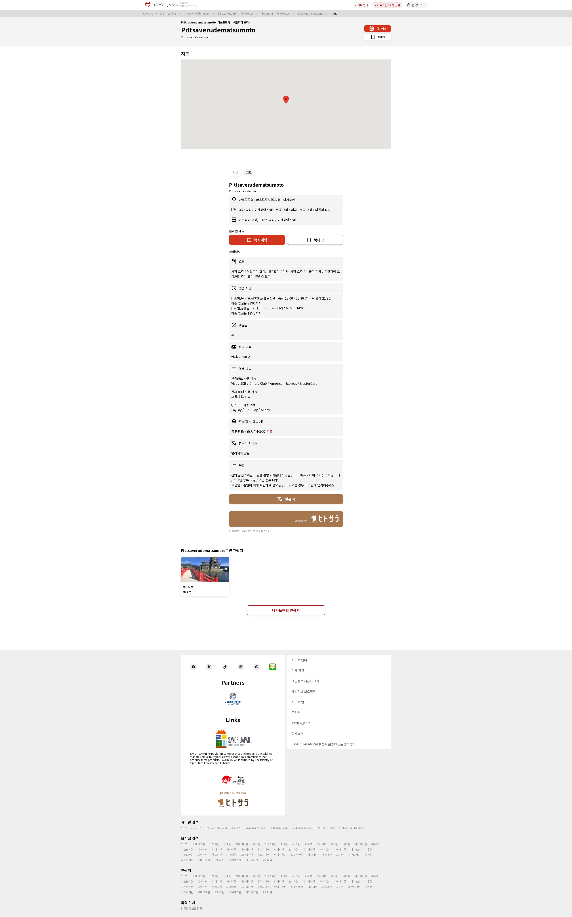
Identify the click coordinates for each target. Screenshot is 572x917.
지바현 (256, 844)
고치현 (340, 854)
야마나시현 (340, 849)
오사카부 (321, 844)
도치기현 (214, 844)
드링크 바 (334, 475)
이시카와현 (309, 849)
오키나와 (267, 860)
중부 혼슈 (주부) (169, 13)
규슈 (332, 828)
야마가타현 (247, 849)
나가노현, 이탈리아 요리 (197, 13)
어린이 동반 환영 (258, 475)
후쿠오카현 (354, 854)
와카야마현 (361, 844)
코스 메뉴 (300, 475)
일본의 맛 (148, 13)
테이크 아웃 (317, 475)
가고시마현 (252, 860)
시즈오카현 (187, 854)
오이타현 (219, 860)
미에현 (284, 844)
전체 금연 (238, 475)
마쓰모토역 (246, 199)
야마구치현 (280, 854)
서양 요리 (245, 209)
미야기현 (217, 849)
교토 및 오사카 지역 (216, 828)
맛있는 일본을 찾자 (191, 908)
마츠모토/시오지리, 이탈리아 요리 (236, 13)
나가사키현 (187, 860)
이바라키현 (199, 844)
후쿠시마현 (263, 849)
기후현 (368, 849)
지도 (270, 431)
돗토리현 (217, 854)
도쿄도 (184, 844)
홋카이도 (236, 828)
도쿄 (183, 828)
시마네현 (231, 854)
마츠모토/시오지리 (269, 199)
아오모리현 (187, 849)
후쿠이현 (324, 849)
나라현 (346, 844)
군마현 (227, 844)
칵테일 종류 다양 (245, 480)
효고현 (334, 844)
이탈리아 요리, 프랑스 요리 (257, 220)
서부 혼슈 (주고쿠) (303, 828)
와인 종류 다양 (268, 480)
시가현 (296, 844)
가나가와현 (270, 844)
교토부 (308, 844)
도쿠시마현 (297, 854)
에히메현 (327, 854)
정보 (235, 172)
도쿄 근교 (195, 828)
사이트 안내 (361, 5)
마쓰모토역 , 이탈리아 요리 (276, 13)
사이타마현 (242, 844)
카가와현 (313, 854)
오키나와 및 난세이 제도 (352, 828)
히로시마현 (263, 854)
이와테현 (203, 849)
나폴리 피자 (323, 209)
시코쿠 (321, 828)
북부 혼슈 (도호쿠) (256, 828)
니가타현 (279, 849)
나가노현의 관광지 (286, 610)
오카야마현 (247, 854)
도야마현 (293, 849)
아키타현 (231, 849)
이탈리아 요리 (264, 209)
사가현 (368, 854)
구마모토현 (204, 860)
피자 (294, 209)
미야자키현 (235, 860)
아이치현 (203, 854)
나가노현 (289, 199)
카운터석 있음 (281, 475)
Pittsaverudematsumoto (312, 13)
